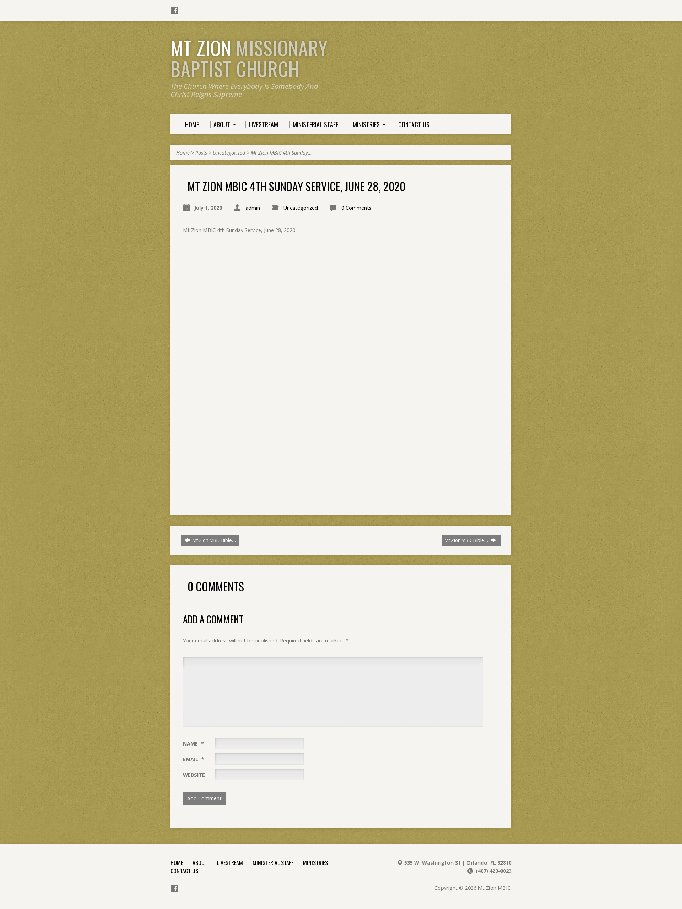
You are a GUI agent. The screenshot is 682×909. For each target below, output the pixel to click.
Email (193, 759)
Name (193, 743)
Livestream (230, 862)
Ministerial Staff (273, 862)
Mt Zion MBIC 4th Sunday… (281, 152)
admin (252, 207)
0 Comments (356, 207)
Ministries (315, 862)
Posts (201, 152)
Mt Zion (249, 58)
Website (194, 774)
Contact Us (184, 870)
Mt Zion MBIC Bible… (213, 540)
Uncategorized (229, 152)
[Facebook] (174, 10)
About (200, 862)
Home (183, 152)
